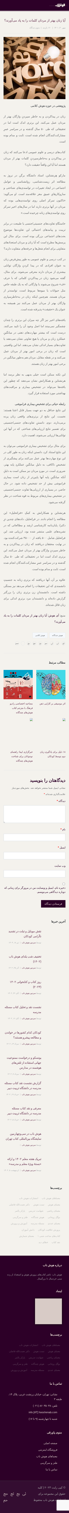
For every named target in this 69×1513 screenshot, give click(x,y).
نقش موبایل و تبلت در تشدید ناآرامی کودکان (24, 934)
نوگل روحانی (54, 1217)
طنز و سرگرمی (20, 1217)
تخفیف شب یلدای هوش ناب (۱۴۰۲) (25, 959)
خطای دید (43, 1242)
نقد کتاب (56, 1242)
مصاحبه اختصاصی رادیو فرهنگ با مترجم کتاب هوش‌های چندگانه (21, 708)
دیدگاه (61, 800)
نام (63, 829)
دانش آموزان (28, 1229)
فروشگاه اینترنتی (47, 1449)
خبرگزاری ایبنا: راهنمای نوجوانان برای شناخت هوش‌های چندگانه (21, 756)
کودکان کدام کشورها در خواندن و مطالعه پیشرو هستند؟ (23, 1035)
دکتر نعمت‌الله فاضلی (19, 1204)
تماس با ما (51, 1469)
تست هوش (38, 1204)
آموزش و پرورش (19, 1223)
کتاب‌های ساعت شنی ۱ (49, 1236)
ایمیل (61, 847)
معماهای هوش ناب (51, 1198)
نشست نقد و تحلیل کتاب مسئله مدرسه (23, 1010)
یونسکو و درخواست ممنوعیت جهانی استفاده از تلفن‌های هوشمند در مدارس (24, 1062)
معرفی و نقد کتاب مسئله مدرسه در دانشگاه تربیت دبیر (24, 1111)
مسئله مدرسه (37, 1223)
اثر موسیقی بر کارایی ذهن (52, 703)
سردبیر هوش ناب (29, 942)
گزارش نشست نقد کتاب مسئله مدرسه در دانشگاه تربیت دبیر (22, 1086)
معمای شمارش (26, 1236)
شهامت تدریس (36, 1210)
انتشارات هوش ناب (28, 1198)
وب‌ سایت (59, 865)
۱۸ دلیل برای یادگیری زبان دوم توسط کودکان (52, 754)
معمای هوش (54, 1204)
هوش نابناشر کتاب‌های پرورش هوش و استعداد (58, 5)
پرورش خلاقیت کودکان (49, 1229)
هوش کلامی (40, 635)
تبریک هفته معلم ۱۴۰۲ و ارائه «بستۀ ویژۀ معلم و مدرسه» (24, 1161)
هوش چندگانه (57, 635)
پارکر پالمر (20, 1210)
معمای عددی (54, 1223)
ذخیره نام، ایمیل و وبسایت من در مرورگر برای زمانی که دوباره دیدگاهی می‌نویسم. (34, 889)
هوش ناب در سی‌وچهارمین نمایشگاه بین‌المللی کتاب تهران (23, 1136)
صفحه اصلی (50, 1443)
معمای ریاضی (53, 1210)
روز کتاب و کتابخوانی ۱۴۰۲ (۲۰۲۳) (25, 984)
